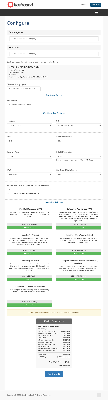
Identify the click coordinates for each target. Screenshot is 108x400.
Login (83, 4)
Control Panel (13, 152)
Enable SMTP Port (16, 185)
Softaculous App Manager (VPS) (79, 209)
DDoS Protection (64, 152)
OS (57, 121)
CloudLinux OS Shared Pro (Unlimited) (30, 287)
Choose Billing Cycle (16, 84)
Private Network (64, 136)
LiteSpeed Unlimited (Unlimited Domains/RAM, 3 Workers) (79, 262)
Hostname (12, 100)
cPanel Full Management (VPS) (30, 209)
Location (11, 121)
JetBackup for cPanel (30, 261)
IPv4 (9, 136)
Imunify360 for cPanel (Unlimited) (79, 235)
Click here (75, 312)
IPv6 (9, 170)
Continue (53, 374)
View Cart (96, 5)
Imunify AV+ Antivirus (30, 235)
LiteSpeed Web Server (67, 170)
